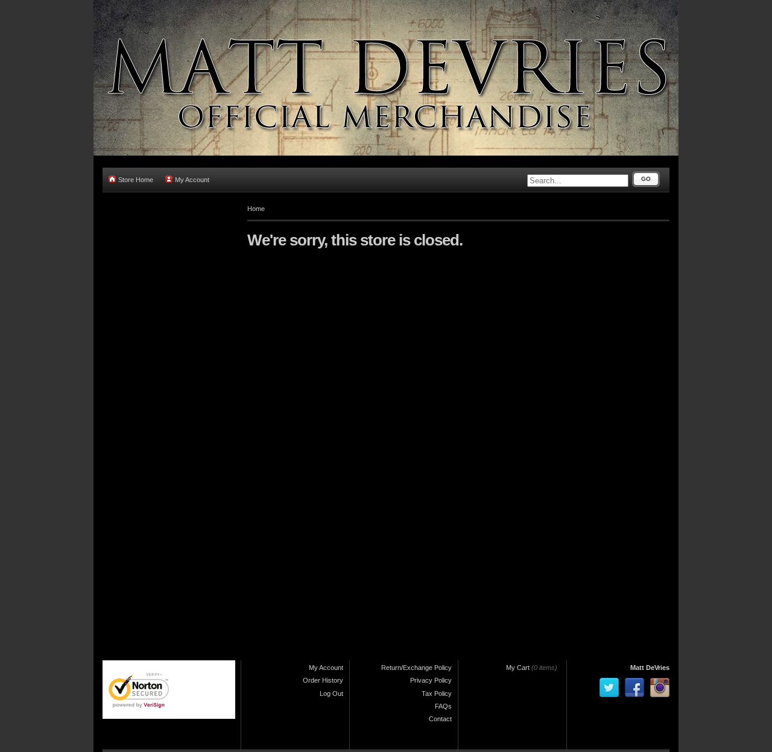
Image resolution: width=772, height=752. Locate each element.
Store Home (135, 179)
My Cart (518, 667)
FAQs (443, 706)
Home (256, 208)
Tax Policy (437, 693)
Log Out (331, 693)
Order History (323, 680)
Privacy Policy (431, 680)
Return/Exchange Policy (416, 667)
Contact (440, 718)
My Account (192, 179)
